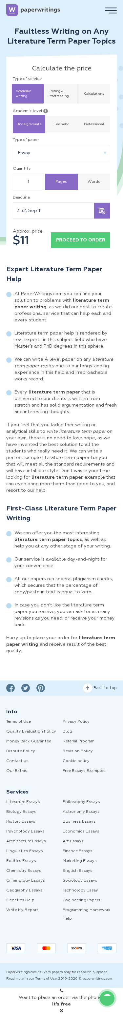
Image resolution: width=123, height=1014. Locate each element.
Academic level (29, 111)
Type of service (27, 79)
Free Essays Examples (84, 771)
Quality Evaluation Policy (31, 732)
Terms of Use (18, 722)
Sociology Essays (80, 881)
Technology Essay (80, 890)
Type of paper (26, 140)
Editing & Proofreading (59, 93)
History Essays (20, 822)
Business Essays (79, 822)
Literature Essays (23, 802)
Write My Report (22, 910)
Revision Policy (78, 751)
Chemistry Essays (23, 871)
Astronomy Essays (81, 812)
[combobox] (62, 153)
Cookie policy (76, 761)
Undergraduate (28, 124)
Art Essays (73, 841)
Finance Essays (77, 851)
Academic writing (23, 93)
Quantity (22, 169)
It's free (61, 1004)
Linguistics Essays (24, 851)
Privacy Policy (76, 722)
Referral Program (78, 741)
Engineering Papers (81, 900)
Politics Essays (21, 861)
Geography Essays (24, 890)
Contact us (17, 761)
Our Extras (16, 771)
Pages (61, 182)
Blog (67, 732)
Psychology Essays (25, 831)
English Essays (77, 871)
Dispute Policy (20, 751)
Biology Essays (21, 812)
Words (94, 182)
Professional (94, 124)
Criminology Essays (25, 881)
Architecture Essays (26, 841)
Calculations (94, 93)
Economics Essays (81, 831)
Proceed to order (80, 240)
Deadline (21, 198)
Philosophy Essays (81, 802)
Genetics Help (20, 900)
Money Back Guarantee (28, 741)
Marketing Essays (80, 861)
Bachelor (61, 124)
